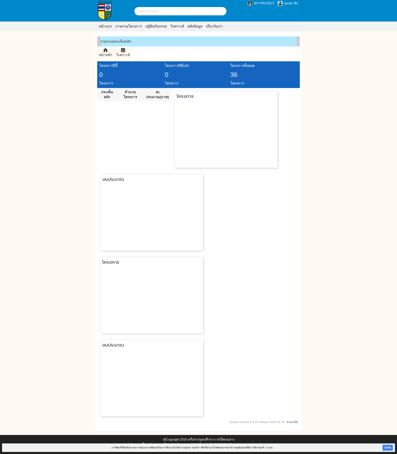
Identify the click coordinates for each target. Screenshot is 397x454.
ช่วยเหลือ (292, 422)
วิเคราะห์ (177, 26)
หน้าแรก (105, 26)
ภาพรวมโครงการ (128, 26)
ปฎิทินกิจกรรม (156, 26)
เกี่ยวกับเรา (214, 26)
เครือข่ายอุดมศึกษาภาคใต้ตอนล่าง (210, 439)
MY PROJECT (261, 3)
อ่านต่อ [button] (269, 447)
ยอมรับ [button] (388, 447)
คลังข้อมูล (195, 26)
